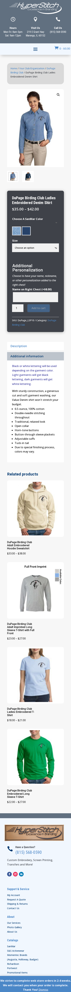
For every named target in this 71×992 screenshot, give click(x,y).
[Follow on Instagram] (15, 874)
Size (15, 240)
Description (18, 346)
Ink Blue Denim (26, 231)
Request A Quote (16, 899)
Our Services (13, 922)
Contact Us (13, 908)
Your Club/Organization (31, 68)
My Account (13, 895)
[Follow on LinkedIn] (21, 874)
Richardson (13, 963)
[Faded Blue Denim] (16, 231)
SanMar (11, 946)
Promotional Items (17, 972)
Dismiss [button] (43, 990)
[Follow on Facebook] (9, 874)
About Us (12, 931)
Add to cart (39, 308)
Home (13, 68)
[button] (58, 95)
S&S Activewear (15, 950)
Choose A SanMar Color (27, 219)
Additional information (26, 356)
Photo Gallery (14, 927)
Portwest (12, 968)
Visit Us (35, 28)
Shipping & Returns (17, 903)
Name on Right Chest (32, 289)
